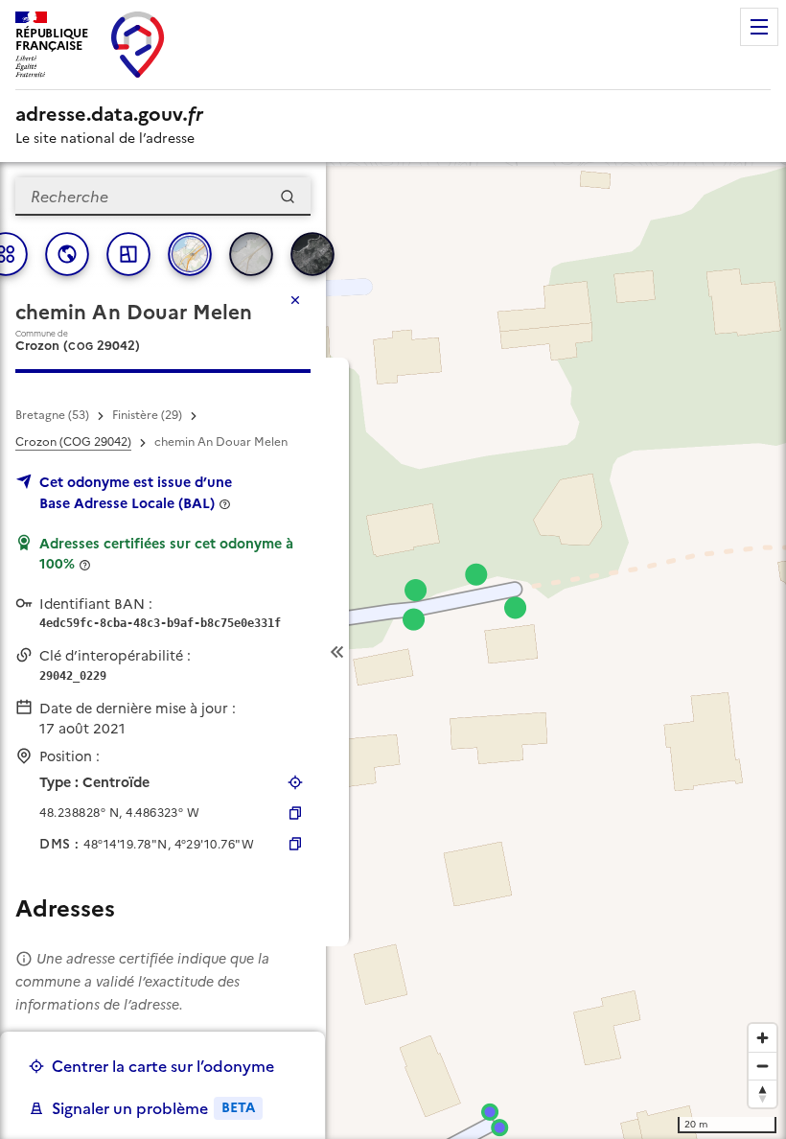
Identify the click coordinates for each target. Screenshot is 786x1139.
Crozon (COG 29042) (73, 442)
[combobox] (163, 196)
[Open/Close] (337, 652)
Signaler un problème (153, 1108)
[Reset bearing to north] (762, 1093)
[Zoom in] (762, 1038)
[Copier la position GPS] (295, 813)
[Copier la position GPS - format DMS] (295, 843)
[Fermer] (295, 300)
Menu (759, 27)
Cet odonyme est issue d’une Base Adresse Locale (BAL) (135, 493)
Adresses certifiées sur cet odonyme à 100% (166, 554)
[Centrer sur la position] (295, 782)
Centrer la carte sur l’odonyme (163, 1066)
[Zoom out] (762, 1066)
